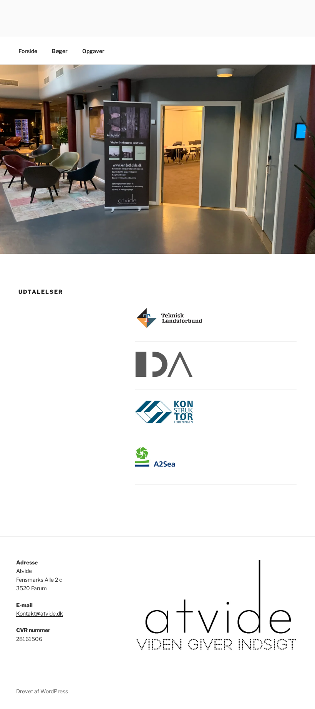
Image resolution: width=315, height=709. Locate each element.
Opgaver (93, 51)
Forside (27, 51)
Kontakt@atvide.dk (39, 613)
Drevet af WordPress (42, 691)
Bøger (60, 51)
